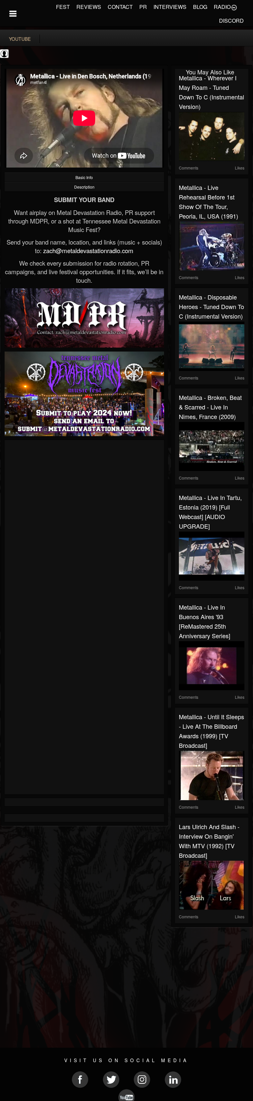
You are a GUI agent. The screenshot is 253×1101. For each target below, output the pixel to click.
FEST (63, 7)
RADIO (222, 7)
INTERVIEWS (170, 7)
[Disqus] (84, 532)
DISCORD (231, 20)
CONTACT (120, 7)
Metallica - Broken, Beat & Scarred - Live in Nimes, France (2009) (210, 407)
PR (143, 7)
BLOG (200, 7)
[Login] (234, 7)
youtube (20, 39)
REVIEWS (88, 7)
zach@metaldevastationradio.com (88, 250)
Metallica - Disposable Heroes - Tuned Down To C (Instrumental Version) (211, 306)
